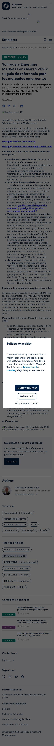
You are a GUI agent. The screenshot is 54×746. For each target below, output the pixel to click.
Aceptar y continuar (27, 387)
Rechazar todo (27, 396)
